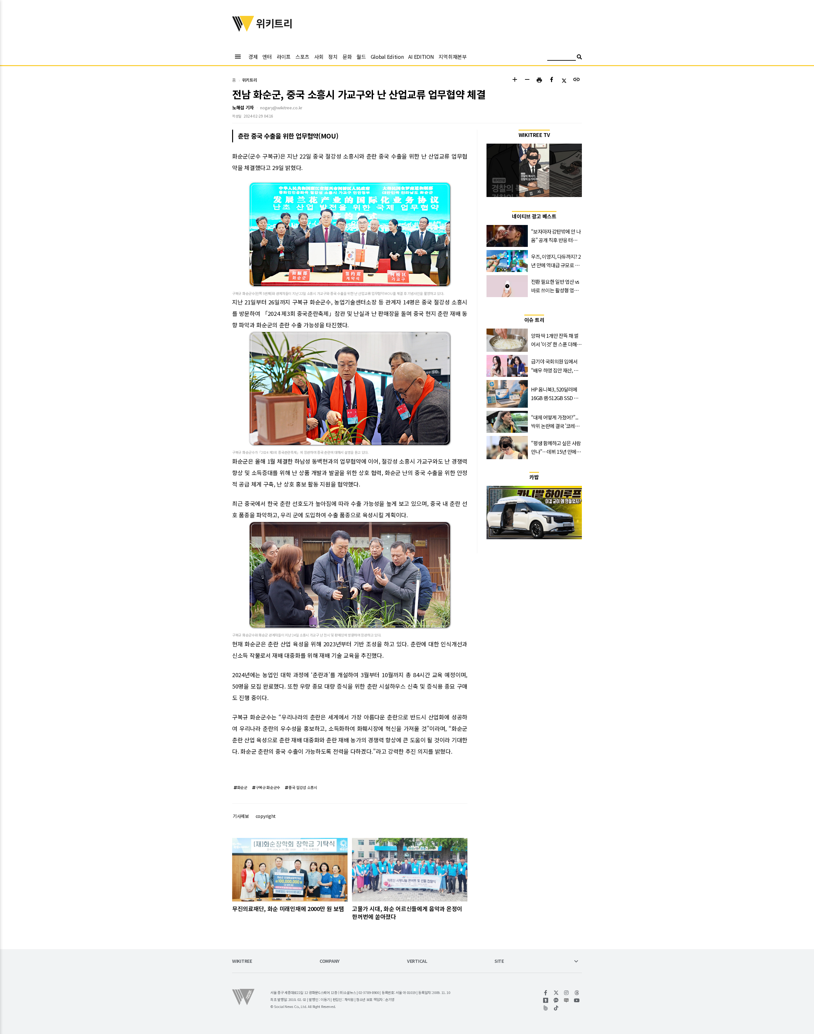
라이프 (284, 56)
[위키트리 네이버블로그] (566, 1000)
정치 (332, 56)
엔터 (267, 56)
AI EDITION (421, 56)
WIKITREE (242, 961)
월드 (361, 56)
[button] (514, 80)
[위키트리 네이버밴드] (546, 1008)
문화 (347, 56)
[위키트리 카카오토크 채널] (556, 1000)
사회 (318, 56)
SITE (499, 961)
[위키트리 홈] (243, 29)
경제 (253, 56)
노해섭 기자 (242, 107)
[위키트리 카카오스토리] (546, 1000)
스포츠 (302, 56)
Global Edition (387, 56)
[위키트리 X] (556, 993)
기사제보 (241, 816)
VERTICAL (417, 961)
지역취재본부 (452, 56)
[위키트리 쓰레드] (577, 993)
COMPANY (330, 961)
